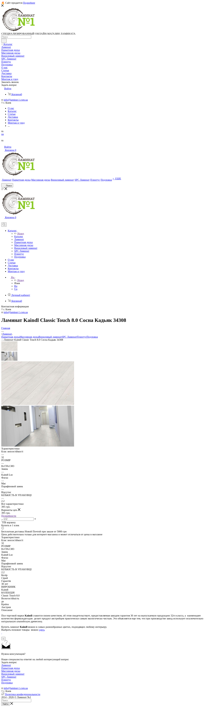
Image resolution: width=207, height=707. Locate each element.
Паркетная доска (10, 336)
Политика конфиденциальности (22, 694)
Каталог (18, 236)
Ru (15, 286)
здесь (42, 629)
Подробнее (29, 2)
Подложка (92, 336)
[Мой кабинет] (2, 221)
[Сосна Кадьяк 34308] (37, 404)
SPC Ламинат (69, 336)
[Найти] (4, 41)
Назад (20, 233)
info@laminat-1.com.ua (16, 99)
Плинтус (82, 336)
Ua (15, 289)
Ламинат (6, 665)
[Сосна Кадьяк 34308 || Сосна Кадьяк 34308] (37, 445)
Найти (5, 704)
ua (2, 134)
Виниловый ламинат (50, 336)
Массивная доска (29, 336)
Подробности (8, 515)
